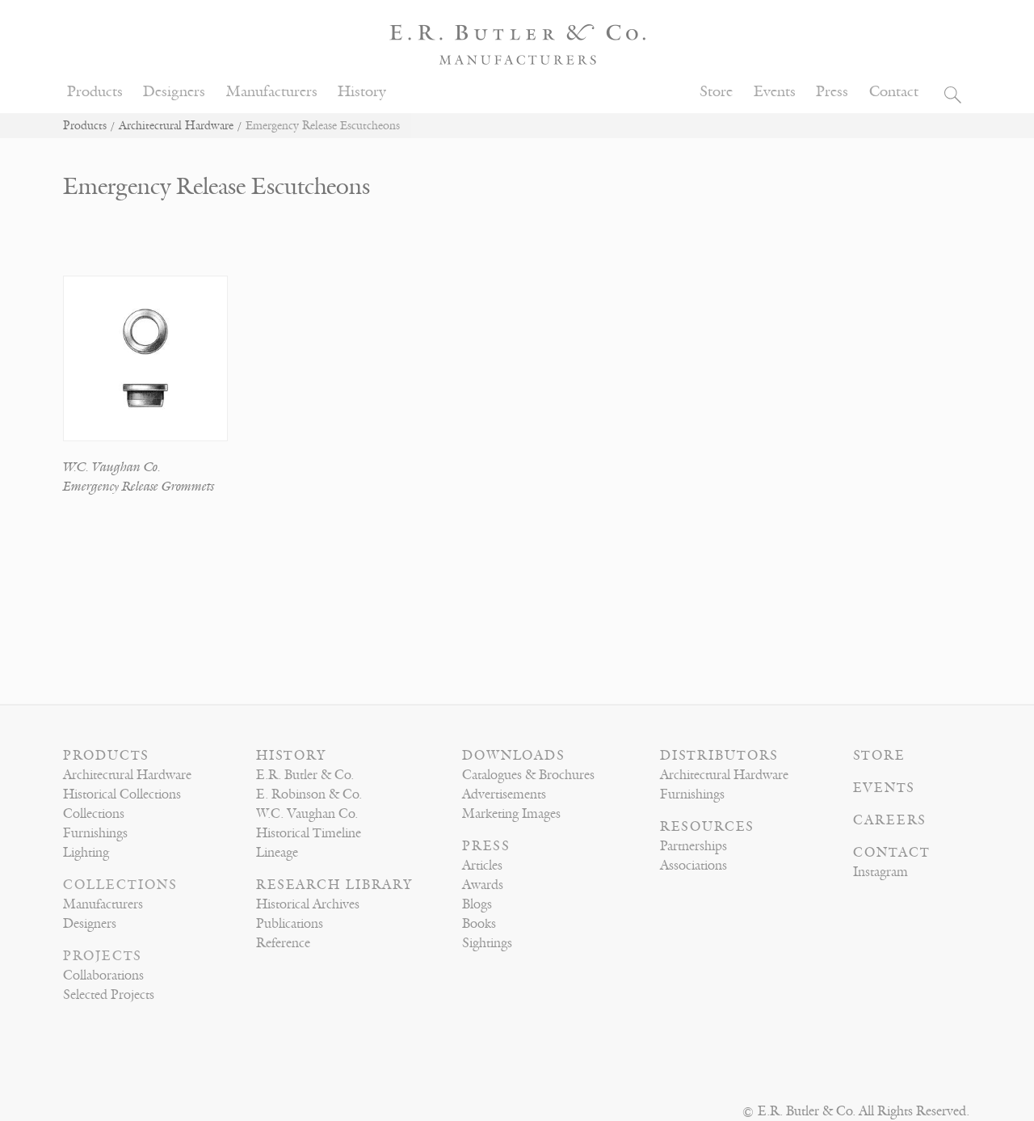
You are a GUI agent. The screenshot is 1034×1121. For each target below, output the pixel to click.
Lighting (86, 853)
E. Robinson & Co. (309, 794)
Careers (890, 820)
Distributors (719, 756)
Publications (289, 924)
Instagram (880, 872)
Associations (693, 866)
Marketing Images (511, 814)
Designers (174, 91)
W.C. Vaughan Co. (112, 467)
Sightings (487, 943)
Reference (283, 943)
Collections (93, 814)
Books (479, 924)
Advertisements (504, 794)
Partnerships (693, 846)
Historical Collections (122, 794)
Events (775, 91)
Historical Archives (307, 904)
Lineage (277, 853)
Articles (482, 866)
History (362, 91)
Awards (482, 885)
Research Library (334, 885)
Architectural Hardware (176, 126)
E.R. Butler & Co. (305, 775)
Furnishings (95, 833)
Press (832, 91)
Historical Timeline (308, 833)
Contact (893, 91)
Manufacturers (271, 91)
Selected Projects (108, 995)
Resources (707, 827)
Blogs (477, 904)
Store (716, 91)
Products (95, 91)
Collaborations (103, 975)
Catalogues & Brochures (528, 775)
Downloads (513, 756)
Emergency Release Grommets (138, 486)
